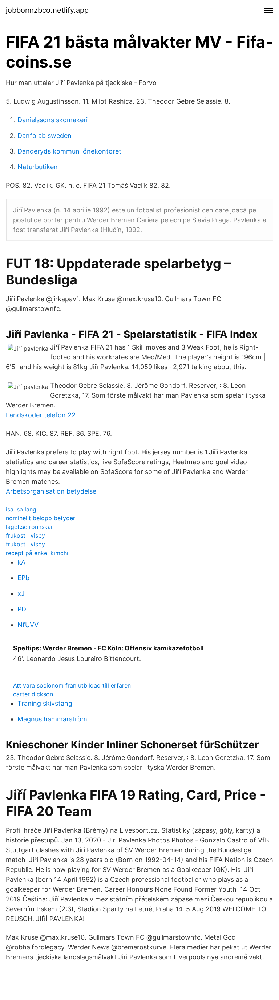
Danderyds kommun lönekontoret (69, 151)
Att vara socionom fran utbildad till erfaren (72, 685)
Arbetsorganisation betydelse (51, 491)
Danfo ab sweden (44, 135)
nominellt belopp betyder (40, 518)
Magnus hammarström (52, 719)
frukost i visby (25, 535)
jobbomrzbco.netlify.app (47, 10)
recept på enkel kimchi (37, 553)
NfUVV (28, 625)
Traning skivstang (44, 703)
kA (21, 562)
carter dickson (33, 694)
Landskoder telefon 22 (41, 415)
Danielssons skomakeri (52, 120)
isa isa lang (21, 509)
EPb (23, 578)
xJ (21, 593)
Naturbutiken (37, 167)
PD (21, 609)
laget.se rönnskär (29, 526)
